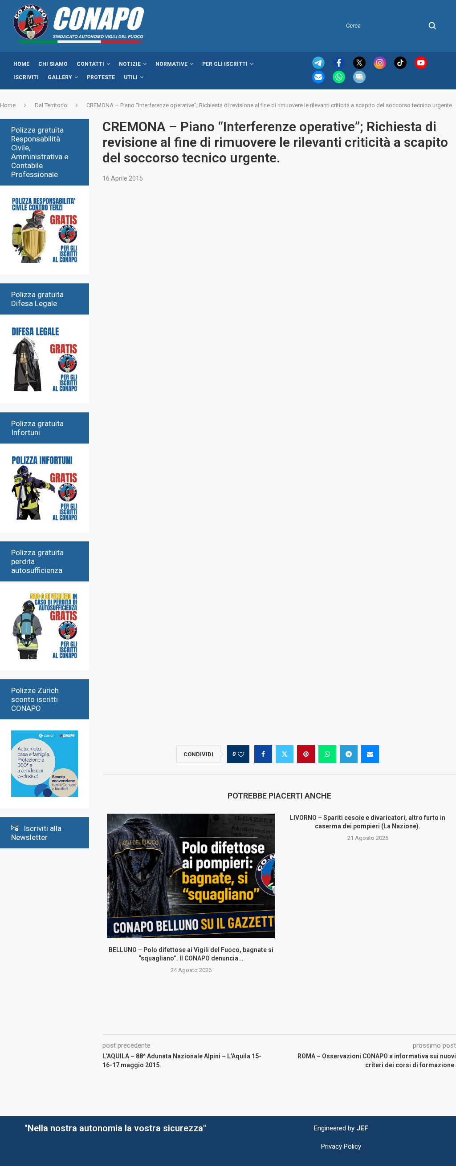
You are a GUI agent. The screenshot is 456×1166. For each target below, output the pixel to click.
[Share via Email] (370, 754)
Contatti (90, 64)
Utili (131, 77)
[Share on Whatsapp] (327, 754)
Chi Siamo (53, 64)
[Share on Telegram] (349, 754)
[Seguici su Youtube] (421, 67)
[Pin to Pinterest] (306, 754)
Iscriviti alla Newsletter (36, 833)
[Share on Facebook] (263, 754)
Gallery (60, 77)
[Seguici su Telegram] (319, 67)
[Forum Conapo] (359, 81)
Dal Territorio (51, 105)
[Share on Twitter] (284, 754)
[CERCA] (432, 25)
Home (21, 64)
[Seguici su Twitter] (360, 67)
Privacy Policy (341, 1146)
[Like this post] (241, 754)
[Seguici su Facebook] (340, 67)
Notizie (130, 64)
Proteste (101, 77)
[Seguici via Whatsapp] (340, 81)
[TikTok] (401, 67)
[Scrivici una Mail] (319, 81)
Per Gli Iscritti (225, 64)
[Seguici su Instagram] (381, 67)
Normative (171, 64)
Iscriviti (26, 77)
